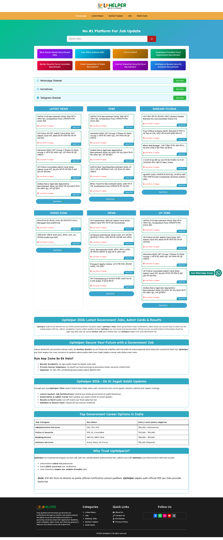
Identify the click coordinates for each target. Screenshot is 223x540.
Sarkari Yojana (116, 16)
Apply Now (76, 127)
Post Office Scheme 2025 (92, 52)
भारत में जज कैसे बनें (130, 52)
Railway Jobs (91, 519)
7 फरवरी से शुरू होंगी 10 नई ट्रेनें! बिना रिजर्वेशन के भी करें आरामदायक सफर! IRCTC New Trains (163, 161)
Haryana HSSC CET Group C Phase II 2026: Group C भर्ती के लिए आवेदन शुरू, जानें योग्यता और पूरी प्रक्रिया (58, 152)
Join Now (180, 81)
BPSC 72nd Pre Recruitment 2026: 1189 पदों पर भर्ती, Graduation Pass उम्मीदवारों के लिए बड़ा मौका (111, 185)
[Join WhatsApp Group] (218, 272)
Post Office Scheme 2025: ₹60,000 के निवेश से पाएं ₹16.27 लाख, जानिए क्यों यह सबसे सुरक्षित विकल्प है (164, 132)
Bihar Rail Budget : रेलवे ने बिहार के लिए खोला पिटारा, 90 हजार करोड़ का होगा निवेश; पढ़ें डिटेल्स (163, 146)
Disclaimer (120, 519)
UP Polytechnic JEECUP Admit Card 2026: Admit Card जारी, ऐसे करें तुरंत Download (110, 221)
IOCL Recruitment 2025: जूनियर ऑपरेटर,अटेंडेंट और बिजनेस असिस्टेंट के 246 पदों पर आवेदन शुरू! (110, 250)
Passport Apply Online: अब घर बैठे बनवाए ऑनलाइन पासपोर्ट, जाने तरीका (111, 265)
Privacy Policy (121, 522)
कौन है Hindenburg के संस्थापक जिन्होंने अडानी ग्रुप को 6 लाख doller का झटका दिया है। (110, 279)
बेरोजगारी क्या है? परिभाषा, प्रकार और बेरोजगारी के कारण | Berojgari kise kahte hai (57, 221)
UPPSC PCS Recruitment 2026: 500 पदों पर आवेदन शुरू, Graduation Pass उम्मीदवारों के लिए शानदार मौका (56, 118)
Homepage (81, 16)
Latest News (97, 16)
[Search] (151, 39)
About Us (119, 512)
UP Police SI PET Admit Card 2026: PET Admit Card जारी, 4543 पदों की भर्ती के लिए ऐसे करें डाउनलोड (56, 135)
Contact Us (120, 515)
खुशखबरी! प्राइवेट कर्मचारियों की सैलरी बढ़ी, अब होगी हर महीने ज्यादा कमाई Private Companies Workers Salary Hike (164, 176)
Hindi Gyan (142, 16)
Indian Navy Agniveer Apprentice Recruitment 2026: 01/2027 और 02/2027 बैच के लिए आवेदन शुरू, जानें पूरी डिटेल (58, 186)
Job (130, 16)
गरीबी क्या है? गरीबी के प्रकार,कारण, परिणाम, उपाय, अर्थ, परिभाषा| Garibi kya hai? (56, 236)
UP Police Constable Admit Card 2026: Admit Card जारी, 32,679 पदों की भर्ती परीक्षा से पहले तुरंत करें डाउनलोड (57, 169)
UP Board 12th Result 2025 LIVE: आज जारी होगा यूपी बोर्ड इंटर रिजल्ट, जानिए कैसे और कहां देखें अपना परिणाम (111, 236)
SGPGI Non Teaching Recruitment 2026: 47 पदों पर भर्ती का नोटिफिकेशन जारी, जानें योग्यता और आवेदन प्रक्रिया (110, 169)
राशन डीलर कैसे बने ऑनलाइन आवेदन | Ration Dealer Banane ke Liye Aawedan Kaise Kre (163, 117)
